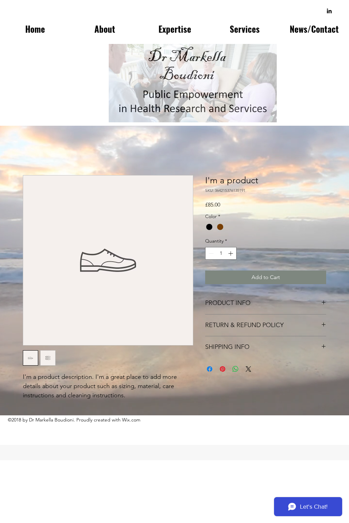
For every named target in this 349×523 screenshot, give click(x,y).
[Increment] (231, 253)
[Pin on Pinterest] (222, 369)
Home (30, 150)
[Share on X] (248, 369)
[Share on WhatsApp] (235, 369)
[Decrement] (210, 253)
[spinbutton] (221, 253)
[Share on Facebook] (210, 369)
